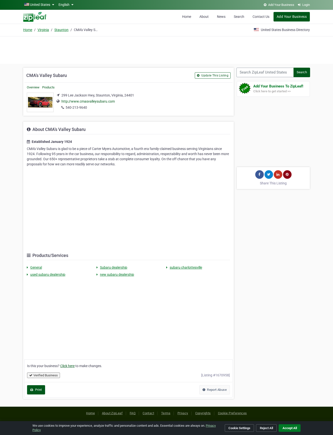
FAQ (133, 413)
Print (38, 390)
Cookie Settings (239, 428)
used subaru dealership (47, 274)
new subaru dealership (117, 274)
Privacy (182, 413)
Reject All (266, 428)
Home (186, 17)
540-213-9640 (76, 107)
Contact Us (261, 17)
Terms (165, 413)
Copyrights (203, 413)
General (36, 267)
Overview (33, 87)
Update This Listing (214, 75)
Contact (148, 413)
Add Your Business (292, 17)
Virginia (43, 30)
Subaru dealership (113, 267)
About (204, 17)
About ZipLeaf (112, 413)
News (221, 17)
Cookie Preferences (232, 413)
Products (48, 87)
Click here (67, 366)
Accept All (290, 428)
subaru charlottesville (186, 267)
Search (239, 17)
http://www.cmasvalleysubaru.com (88, 101)
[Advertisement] (166, 49)
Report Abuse (216, 390)
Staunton (61, 30)
